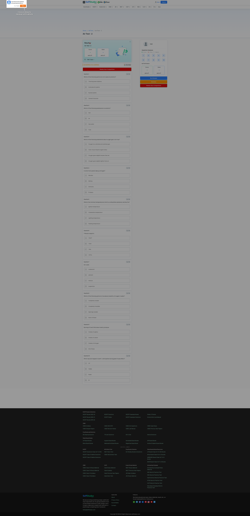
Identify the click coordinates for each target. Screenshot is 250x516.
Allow (23, 6)
